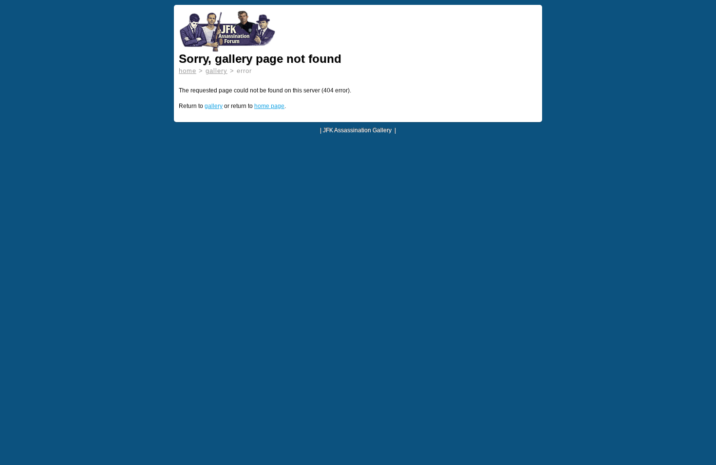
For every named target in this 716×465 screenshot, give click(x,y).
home (187, 70)
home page (269, 106)
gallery (216, 70)
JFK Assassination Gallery (357, 130)
